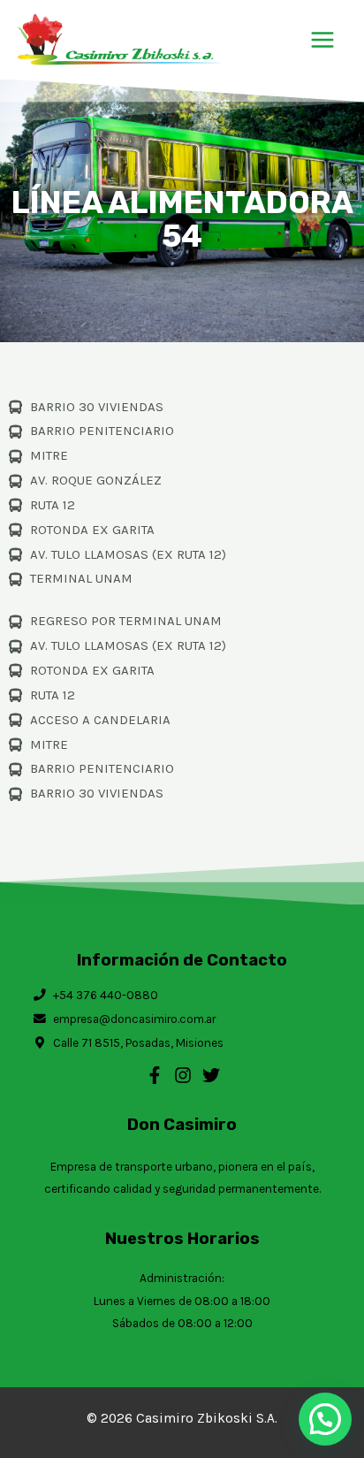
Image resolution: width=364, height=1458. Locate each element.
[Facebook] (154, 1075)
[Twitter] (211, 1075)
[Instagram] (183, 1075)
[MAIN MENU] (323, 39)
